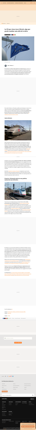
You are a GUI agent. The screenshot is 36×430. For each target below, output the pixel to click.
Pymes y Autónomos (10, 414)
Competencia (24, 318)
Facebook (34, 3)
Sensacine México (17, 421)
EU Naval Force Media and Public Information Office (17, 311)
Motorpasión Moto (31, 404)
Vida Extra (10, 404)
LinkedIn (13, 376)
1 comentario (8, 34)
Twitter (32, 3)
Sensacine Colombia (16, 423)
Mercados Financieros (27, 383)
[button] (10, 65)
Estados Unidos (15, 387)
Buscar (33, 395)
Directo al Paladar (24, 403)
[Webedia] (34, 0)
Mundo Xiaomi (4, 409)
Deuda (25, 389)
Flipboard (31, 3)
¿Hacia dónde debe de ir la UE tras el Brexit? (21, 275)
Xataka (3, 403)
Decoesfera (3, 414)
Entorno (13, 318)
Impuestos (4, 23)
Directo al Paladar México (24, 421)
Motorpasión (30, 403)
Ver (18, 342)
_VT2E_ (9, 315)
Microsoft (8, 23)
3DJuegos (10, 403)
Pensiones (14, 389)
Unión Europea (18, 318)
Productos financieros (27, 385)
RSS (9, 376)
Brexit (3, 387)
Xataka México (4, 421)
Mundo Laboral (4, 385)
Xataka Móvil (3, 404)
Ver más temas (4, 391)
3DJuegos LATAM (11, 421)
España (25, 387)
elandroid (9, 313)
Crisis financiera (4, 389)
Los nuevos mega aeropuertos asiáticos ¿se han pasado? (20, 272)
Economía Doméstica (16, 385)
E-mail (15, 34)
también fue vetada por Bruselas (13, 171)
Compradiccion (4, 415)
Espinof (16, 404)
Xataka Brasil (3, 422)
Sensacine (16, 403)
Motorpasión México (30, 421)
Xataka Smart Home (4, 407)
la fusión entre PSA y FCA (15, 208)
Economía (3, 383)
